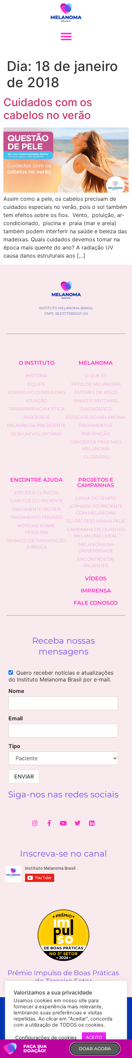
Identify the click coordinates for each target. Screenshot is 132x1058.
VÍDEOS (96, 578)
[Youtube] (63, 823)
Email (15, 718)
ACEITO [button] (94, 1037)
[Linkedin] (92, 823)
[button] (66, 36)
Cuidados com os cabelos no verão (47, 109)
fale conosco (95, 603)
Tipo (14, 746)
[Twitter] (77, 823)
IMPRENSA (96, 590)
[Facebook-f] (49, 823)
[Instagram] (35, 823)
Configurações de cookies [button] (46, 1038)
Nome (16, 691)
